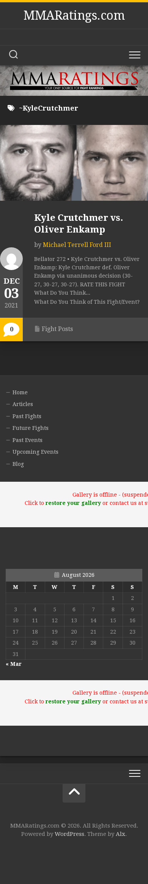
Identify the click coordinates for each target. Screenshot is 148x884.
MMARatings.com (74, 15)
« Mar (14, 664)
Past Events (28, 440)
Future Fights (31, 428)
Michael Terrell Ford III (77, 244)
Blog (18, 464)
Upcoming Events (35, 452)
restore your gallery (73, 503)
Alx (120, 834)
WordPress (69, 834)
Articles (23, 404)
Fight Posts (57, 329)
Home (20, 392)
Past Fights (27, 416)
